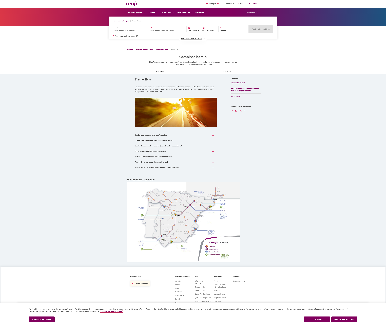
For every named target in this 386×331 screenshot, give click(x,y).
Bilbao (177, 285)
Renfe (216, 281)
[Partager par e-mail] (236, 111)
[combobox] (128, 30)
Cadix (177, 288)
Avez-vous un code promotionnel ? (126, 36)
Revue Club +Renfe (238, 83)
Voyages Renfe (219, 294)
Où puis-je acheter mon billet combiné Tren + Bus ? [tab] (154, 140)
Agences (236, 276)
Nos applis (218, 276)
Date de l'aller (195, 28)
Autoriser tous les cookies (344, 319)
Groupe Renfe (252, 12)
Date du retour (210, 28)
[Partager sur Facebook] (245, 111)
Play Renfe (218, 290)
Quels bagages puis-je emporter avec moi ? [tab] (151, 151)
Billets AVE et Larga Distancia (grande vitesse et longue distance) (245, 89)
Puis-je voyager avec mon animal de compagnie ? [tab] (153, 156)
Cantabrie (179, 292)
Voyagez (151, 12)
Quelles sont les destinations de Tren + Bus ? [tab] (151, 135)
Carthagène (179, 295)
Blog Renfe (218, 301)
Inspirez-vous (166, 12)
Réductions (235, 96)
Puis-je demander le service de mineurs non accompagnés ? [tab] (157, 167)
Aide (241, 4)
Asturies (178, 281)
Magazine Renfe (220, 298)
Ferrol (177, 299)
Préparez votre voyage (144, 49)
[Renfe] (132, 4)
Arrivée (154, 28)
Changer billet (200, 287)
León (177, 302)
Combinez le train (161, 49)
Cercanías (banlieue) (135, 12)
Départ (118, 28)
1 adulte (223, 30)
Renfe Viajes (136, 21)
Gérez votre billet (183, 12)
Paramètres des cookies (41, 319)
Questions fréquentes (203, 298)
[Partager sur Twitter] (240, 111)
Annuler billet (200, 290)
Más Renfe (199, 12)
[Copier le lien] (232, 111)
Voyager (130, 49)
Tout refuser (317, 319)
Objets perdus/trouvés (203, 301)
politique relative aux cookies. (111, 311)
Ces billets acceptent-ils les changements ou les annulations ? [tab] (158, 146)
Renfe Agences (239, 281)
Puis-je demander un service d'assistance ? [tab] (151, 162)
